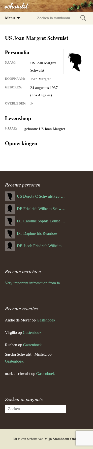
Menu (10, 18)
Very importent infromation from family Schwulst (35, 283)
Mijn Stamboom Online (62, 439)
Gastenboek (46, 320)
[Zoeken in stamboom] (83, 18)
